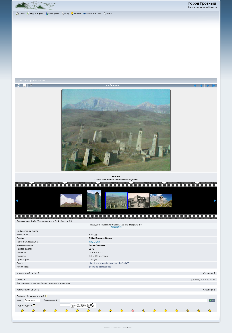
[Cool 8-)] (99, 310)
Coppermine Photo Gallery (122, 328)
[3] (116, 227)
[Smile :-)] (55, 310)
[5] (120, 227)
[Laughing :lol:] (22, 310)
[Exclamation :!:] (198, 310)
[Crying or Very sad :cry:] (88, 310)
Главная (22, 80)
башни (92, 245)
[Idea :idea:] (187, 310)
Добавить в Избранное (100, 267)
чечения (101, 245)
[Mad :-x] (154, 310)
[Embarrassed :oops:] (132, 310)
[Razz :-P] (33, 310)
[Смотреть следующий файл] (207, 85)
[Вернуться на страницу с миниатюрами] (18, 85)
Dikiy (91, 238)
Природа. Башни (37, 80)
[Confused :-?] (121, 310)
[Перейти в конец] (214, 85)
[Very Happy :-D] (44, 310)
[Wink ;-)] (176, 310)
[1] (112, 227)
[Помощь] (46, 296)
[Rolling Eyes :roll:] (165, 310)
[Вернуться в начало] (195, 85)
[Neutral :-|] (66, 310)
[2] (114, 227)
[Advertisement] (116, 52)
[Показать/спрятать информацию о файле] (24, 85)
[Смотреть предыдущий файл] (201, 85)
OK (213, 300)
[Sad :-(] (77, 310)
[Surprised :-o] (110, 310)
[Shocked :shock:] (143, 310)
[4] (118, 227)
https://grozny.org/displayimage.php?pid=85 (109, 263)
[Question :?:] (209, 310)
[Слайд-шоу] (31, 85)
